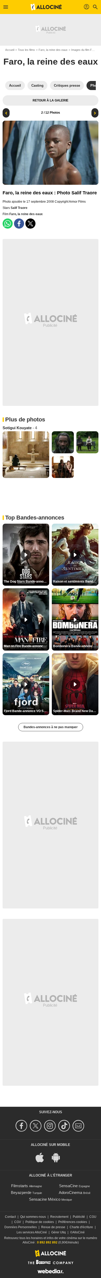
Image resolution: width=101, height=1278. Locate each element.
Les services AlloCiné (32, 1232)
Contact (10, 1217)
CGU (92, 1217)
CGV (17, 1222)
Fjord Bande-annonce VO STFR (26, 711)
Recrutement (59, 1217)
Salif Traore (19, 208)
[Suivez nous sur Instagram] (50, 1126)
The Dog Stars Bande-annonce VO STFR (26, 581)
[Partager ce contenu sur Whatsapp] (8, 223)
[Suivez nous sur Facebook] (22, 1126)
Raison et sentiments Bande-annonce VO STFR (75, 581)
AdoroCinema (70, 1192)
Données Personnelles (20, 1227)
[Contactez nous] (79, 1126)
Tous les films (26, 49)
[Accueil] (46, 7)
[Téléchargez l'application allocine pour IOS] (42, 1157)
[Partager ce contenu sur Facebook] (19, 223)
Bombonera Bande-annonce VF (75, 646)
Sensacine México (44, 1199)
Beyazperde (21, 1192)
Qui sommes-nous (33, 1217)
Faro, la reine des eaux (53, 49)
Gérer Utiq (58, 1232)
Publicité (79, 1217)
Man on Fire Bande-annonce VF (26, 646)
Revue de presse (53, 1227)
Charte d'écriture (81, 1227)
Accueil (9, 49)
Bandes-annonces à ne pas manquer (51, 727)
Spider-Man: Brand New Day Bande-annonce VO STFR (75, 711)
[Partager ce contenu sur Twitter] (30, 223)
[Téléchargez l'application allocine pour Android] (58, 1157)
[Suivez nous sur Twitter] (36, 1126)
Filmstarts (19, 1186)
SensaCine (68, 1186)
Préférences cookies (72, 1222)
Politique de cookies (39, 1222)
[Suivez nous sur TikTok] (64, 1126)
